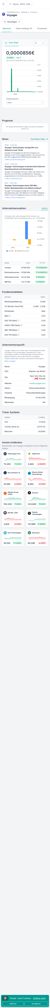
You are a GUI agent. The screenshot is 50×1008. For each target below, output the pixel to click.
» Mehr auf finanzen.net (13, 178)
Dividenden (42, 28)
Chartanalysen (12, 99)
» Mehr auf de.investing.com (15, 159)
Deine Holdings (24, 28)
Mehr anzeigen (10, 361)
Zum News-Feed (38, 139)
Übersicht (7, 28)
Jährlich (44, 208)
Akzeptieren (36, 1004)
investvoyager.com (37, 383)
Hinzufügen (12, 22)
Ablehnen (12, 1004)
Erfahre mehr (39, 998)
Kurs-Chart (13, 42)
